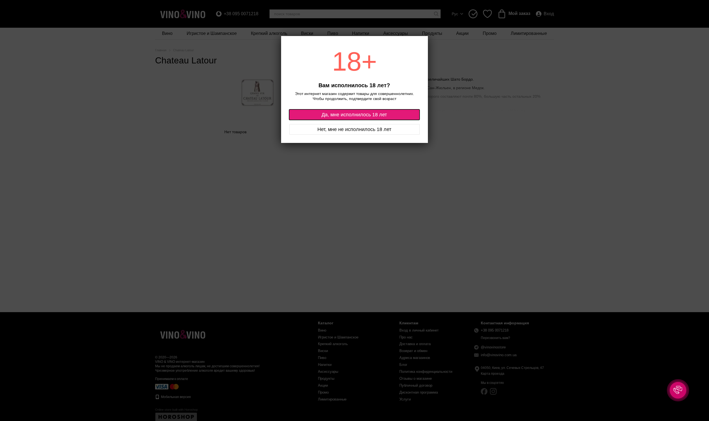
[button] (678, 390)
